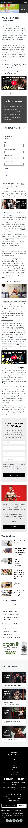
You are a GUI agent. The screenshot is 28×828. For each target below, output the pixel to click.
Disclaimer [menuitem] (14, 774)
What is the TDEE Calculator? (13, 106)
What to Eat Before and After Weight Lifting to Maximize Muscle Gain (20, 552)
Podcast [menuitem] (14, 763)
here (19, 470)
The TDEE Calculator (10, 109)
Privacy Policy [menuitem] (14, 772)
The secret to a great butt (13, 722)
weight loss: (7, 61)
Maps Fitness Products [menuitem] (14, 755)
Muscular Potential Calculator (11, 637)
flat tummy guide (11, 740)
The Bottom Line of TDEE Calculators (12, 118)
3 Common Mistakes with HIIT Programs (14, 608)
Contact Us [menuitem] (14, 767)
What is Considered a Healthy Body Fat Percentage (19, 562)
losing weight (16, 258)
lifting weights (11, 332)
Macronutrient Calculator (10, 631)
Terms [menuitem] (14, 770)
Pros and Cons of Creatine (19, 542)
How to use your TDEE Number (14, 112)
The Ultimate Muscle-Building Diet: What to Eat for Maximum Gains (19, 574)
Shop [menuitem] (14, 759)
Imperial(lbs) (8, 136)
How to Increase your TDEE (13, 115)
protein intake (15, 263)
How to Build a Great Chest (11, 614)
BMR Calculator (7, 634)
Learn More (14, 527)
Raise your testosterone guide (12, 703)
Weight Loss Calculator (9, 628)
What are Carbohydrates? (19, 584)
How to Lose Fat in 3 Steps (10, 605)
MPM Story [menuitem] (14, 752)
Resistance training (7, 320)
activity (22, 367)
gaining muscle (13, 260)
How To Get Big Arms (12, 685)
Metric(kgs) (8, 139)
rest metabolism (16, 308)
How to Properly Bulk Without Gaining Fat (19, 593)
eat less (3, 54)
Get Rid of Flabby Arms (10, 611)
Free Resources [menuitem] (14, 757)
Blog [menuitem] (14, 765)
